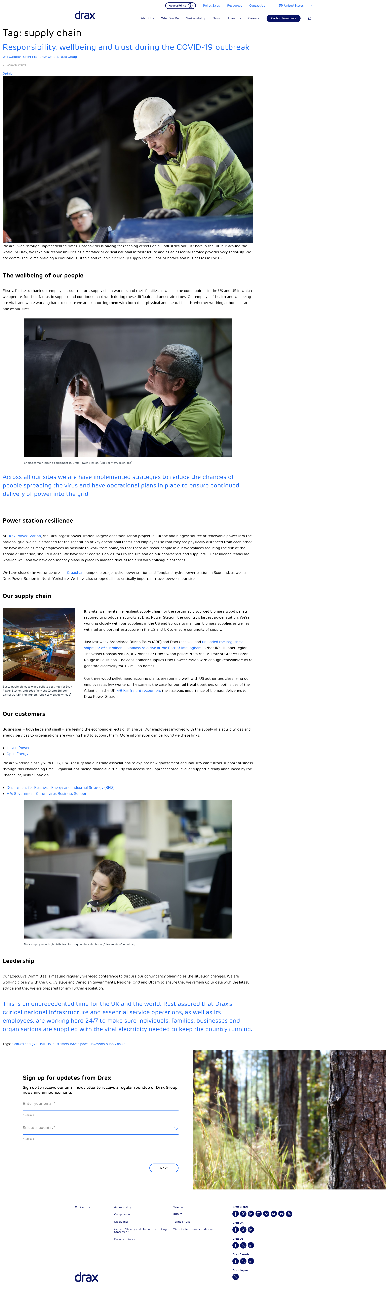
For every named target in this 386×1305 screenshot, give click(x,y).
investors (98, 1044)
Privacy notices (124, 1239)
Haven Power (18, 748)
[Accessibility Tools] (180, 5)
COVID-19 (43, 1044)
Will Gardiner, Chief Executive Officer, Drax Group (40, 57)
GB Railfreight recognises (139, 690)
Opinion (8, 74)
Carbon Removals (283, 18)
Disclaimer (121, 1221)
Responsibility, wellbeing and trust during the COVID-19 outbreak (126, 47)
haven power (79, 1044)
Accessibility (122, 1207)
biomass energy (23, 1044)
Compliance (122, 1214)
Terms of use (181, 1221)
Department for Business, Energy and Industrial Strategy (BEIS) (61, 787)
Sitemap (178, 1207)
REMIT (177, 1214)
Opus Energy (17, 754)
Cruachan (75, 572)
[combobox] (101, 1131)
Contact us (82, 1207)
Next (164, 1168)
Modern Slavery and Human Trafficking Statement (140, 1230)
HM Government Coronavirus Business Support (47, 793)
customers (61, 1044)
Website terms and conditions (193, 1229)
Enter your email (39, 1103)
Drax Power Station (24, 536)
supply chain (115, 1044)
